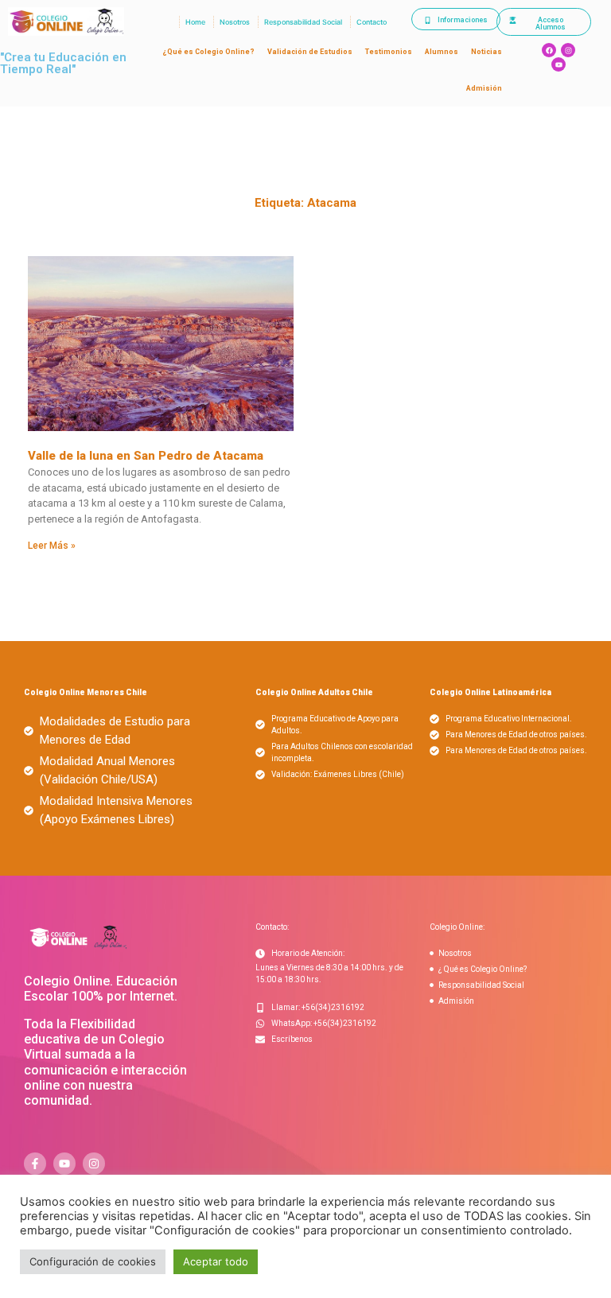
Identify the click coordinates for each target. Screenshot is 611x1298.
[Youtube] (558, 64)
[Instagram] (568, 50)
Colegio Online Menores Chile (85, 692)
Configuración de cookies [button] (92, 1261)
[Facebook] (549, 50)
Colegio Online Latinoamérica (490, 692)
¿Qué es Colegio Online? (208, 52)
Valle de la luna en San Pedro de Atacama (145, 456)
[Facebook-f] (35, 1163)
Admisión (484, 88)
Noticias (486, 52)
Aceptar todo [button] (215, 1261)
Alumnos (441, 52)
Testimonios (388, 52)
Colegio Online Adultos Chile (314, 692)
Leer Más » (52, 545)
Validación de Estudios (309, 52)
